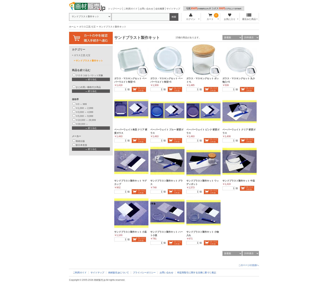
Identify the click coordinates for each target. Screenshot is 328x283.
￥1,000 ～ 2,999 (84, 108)
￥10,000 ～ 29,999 (86, 120)
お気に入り (229, 19)
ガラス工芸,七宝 (87, 26)
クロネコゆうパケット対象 (89, 75)
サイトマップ (173, 8)
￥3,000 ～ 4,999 (84, 112)
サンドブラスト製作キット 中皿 (238, 180)
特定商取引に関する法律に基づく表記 (196, 272)
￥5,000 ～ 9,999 (84, 116)
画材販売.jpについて (118, 272)
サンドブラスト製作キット (89, 60)
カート (210, 19)
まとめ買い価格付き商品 (88, 87)
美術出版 (80, 141)
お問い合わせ (146, 8)
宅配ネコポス (213, 8)
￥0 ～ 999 (81, 104)
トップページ (115, 8)
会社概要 (159, 8)
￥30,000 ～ (82, 124)
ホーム (72, 26)
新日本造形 (81, 145)
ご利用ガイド (130, 8)
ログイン (190, 19)
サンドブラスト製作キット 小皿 (130, 232)
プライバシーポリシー (144, 272)
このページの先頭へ (248, 265)
